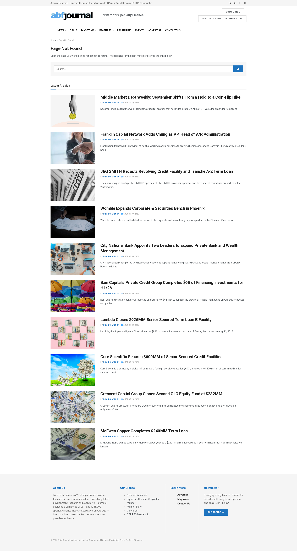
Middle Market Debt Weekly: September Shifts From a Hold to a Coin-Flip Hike (170, 97)
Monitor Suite (114, 3)
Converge (126, 3)
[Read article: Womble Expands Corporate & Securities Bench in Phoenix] (73, 222)
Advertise (154, 30)
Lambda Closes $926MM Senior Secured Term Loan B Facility (155, 319)
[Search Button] (245, 3)
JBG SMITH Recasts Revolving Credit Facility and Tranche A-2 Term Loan (166, 171)
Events (140, 30)
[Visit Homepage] (72, 15)
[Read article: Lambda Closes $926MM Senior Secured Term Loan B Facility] (73, 333)
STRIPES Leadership (142, 3)
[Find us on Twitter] (230, 3)
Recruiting (124, 30)
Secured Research (59, 3)
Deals (73, 30)
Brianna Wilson (111, 103)
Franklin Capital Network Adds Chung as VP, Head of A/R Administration (165, 134)
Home (53, 40)
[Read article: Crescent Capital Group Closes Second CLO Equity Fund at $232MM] (73, 407)
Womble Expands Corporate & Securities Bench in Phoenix (152, 208)
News (60, 30)
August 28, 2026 (131, 325)
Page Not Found (66, 40)
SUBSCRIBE (233, 11)
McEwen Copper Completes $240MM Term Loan (144, 431)
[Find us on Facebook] (239, 3)
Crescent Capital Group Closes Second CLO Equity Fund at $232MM (161, 393)
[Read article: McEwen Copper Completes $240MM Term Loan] (73, 444)
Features (105, 30)
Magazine (87, 30)
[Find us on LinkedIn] (235, 3)
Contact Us (173, 30)
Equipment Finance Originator (84, 3)
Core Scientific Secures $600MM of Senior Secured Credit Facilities (161, 356)
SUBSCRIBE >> (216, 512)
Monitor (103, 3)
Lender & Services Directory (222, 18)
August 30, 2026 (131, 103)
